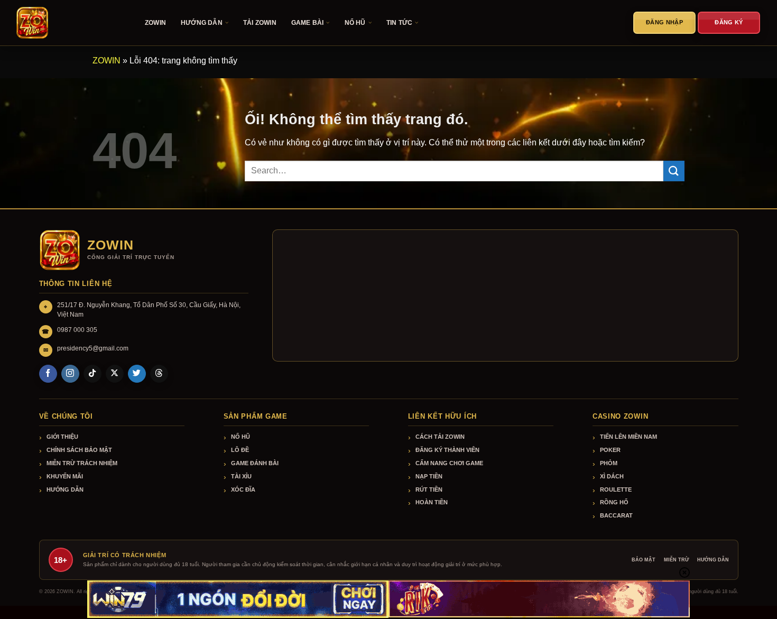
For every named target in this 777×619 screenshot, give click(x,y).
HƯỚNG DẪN (202, 22)
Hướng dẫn (65, 489)
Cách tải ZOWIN (440, 436)
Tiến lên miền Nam (628, 436)
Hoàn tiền (431, 502)
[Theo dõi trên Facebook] (48, 374)
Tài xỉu (241, 476)
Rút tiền (428, 489)
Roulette (616, 489)
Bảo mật (643, 559)
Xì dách (612, 476)
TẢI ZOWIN (259, 22)
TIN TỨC (399, 22)
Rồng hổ (614, 502)
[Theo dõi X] (115, 374)
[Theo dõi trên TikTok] (92, 374)
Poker (610, 450)
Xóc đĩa (243, 489)
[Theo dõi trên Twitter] (137, 374)
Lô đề (240, 450)
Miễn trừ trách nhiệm (82, 463)
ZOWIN (155, 22)
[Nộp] (673, 171)
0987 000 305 (77, 330)
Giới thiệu (62, 436)
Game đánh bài (255, 463)
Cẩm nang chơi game (449, 463)
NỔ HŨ (355, 22)
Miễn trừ (676, 559)
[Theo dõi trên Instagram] (70, 374)
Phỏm (608, 463)
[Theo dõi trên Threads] (159, 374)
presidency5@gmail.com (92, 348)
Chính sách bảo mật (79, 450)
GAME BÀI (307, 22)
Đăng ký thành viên (447, 450)
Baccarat (616, 515)
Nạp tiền (428, 476)
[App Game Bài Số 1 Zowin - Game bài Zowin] (69, 22)
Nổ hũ (240, 436)
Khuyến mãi (65, 476)
